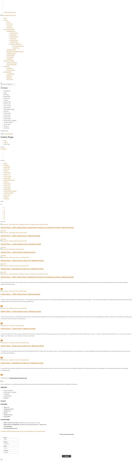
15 (4, 213)
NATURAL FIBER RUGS (16, 44)
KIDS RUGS (10, 59)
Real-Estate (9, 27)
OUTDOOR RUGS (11, 53)
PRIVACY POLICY (8, 414)
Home (5, 140)
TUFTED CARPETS (8, 193)
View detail (3, 230)
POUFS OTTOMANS (9, 60)
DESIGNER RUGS (11, 49)
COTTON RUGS (14, 33)
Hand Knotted (7, 178)
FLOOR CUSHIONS (11, 64)
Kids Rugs (6, 181)
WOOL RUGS (13, 35)
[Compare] (2, 289)
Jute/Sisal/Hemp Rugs (18, 46)
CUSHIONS (6, 66)
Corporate (9, 25)
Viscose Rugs (7, 194)
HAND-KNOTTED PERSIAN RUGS (15, 51)
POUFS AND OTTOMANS (10, 191)
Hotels (8, 22)
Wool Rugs (6, 198)
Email (5, 446)
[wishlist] (1, 287)
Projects (6, 20)
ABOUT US (6, 407)
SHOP (5, 18)
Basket (5, 163)
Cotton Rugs (7, 169)
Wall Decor (9, 75)
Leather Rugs (7, 185)
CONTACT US (7, 411)
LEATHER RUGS (14, 42)
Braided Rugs (16, 48)
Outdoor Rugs (7, 187)
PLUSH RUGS (10, 57)
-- (4, 160)
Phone (5, 441)
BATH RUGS (10, 79)
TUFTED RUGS (10, 55)
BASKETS (9, 77)
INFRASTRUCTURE (9, 409)
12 (4, 211)
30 (4, 218)
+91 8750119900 (9, 133)
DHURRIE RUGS (11, 31)
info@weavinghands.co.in (10, 12)
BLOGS (5, 412)
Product (5, 142)
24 (4, 216)
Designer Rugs (7, 172)
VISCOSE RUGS (14, 40)
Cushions (6, 170)
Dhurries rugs (7, 174)
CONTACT (6, 397)
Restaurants (10, 23)
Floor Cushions (7, 176)
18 (4, 214)
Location (6, 450)
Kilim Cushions (7, 183)
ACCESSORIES (7, 72)
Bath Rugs (6, 165)
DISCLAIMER (7, 416)
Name (5, 437)
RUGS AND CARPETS (9, 29)
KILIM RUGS (13, 38)
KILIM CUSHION (11, 70)
